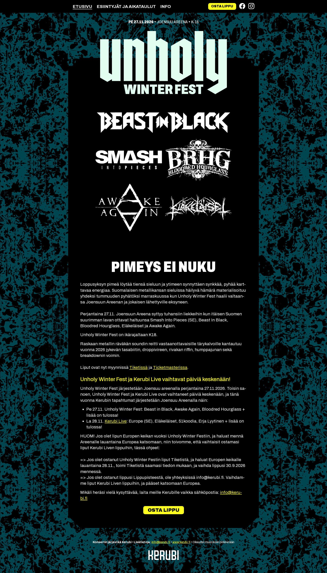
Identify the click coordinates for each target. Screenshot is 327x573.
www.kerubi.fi (181, 542)
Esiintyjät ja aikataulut (126, 6)
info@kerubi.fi (161, 542)
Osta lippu (222, 6)
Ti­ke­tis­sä (138, 367)
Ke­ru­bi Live (116, 421)
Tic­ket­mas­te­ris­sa (170, 367)
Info (165, 6)
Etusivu (82, 6)
